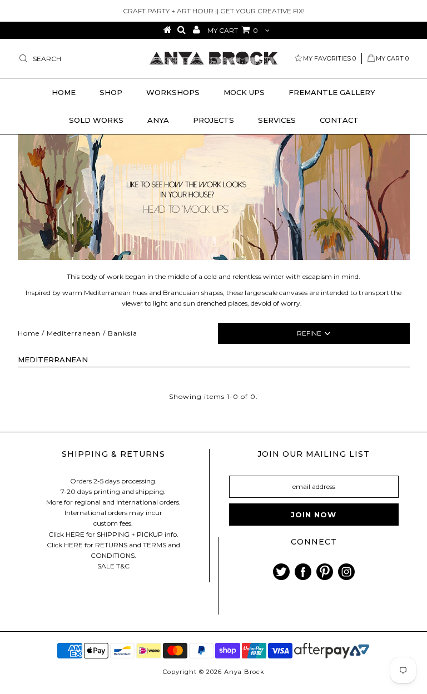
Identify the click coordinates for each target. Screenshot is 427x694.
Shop (111, 92)
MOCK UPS (244, 92)
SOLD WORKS (96, 120)
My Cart (392, 58)
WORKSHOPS (173, 92)
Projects (213, 120)
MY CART (232, 30)
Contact (339, 120)
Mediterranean (74, 333)
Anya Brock (244, 672)
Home (64, 92)
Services (277, 120)
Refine (309, 333)
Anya (158, 120)
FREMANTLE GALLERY (332, 92)
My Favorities (329, 58)
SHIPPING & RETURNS (113, 454)
